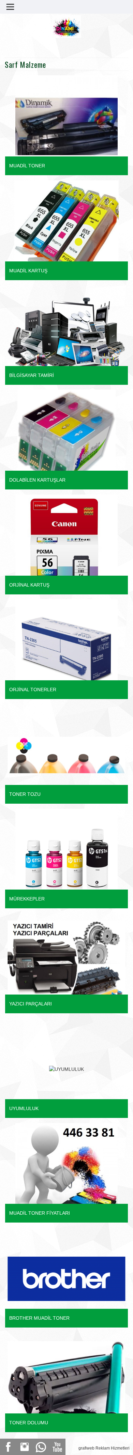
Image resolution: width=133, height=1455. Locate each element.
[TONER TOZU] (64, 721)
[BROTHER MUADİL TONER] (64, 1249)
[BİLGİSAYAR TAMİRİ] (64, 326)
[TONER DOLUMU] (64, 1374)
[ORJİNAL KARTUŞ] (56, 545)
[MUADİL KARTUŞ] (57, 230)
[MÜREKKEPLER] (56, 859)
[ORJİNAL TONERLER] (56, 650)
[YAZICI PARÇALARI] (64, 957)
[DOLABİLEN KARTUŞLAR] (54, 440)
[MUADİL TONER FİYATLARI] (56, 1173)
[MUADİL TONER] (56, 126)
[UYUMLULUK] (22, 1021)
